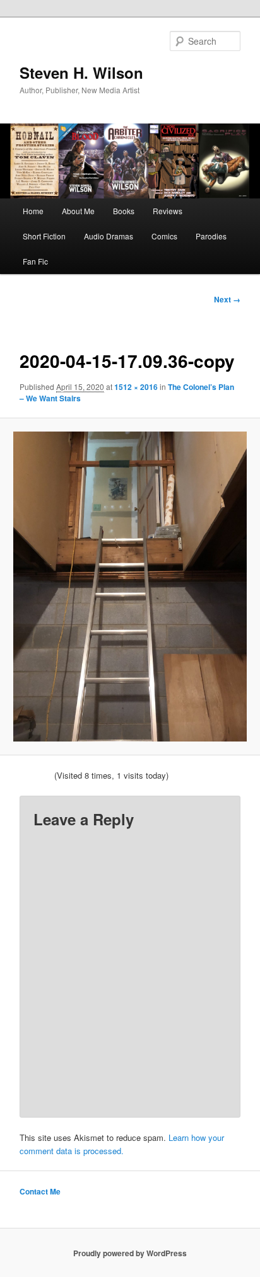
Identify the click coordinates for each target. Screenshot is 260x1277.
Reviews (167, 210)
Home (33, 210)
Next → (227, 299)
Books (123, 210)
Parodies (211, 236)
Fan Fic (35, 261)
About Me (78, 210)
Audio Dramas (108, 236)
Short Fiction (44, 236)
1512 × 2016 (136, 386)
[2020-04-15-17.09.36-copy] (129, 587)
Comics (164, 236)
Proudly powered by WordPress (130, 1253)
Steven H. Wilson (81, 72)
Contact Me (40, 1191)
